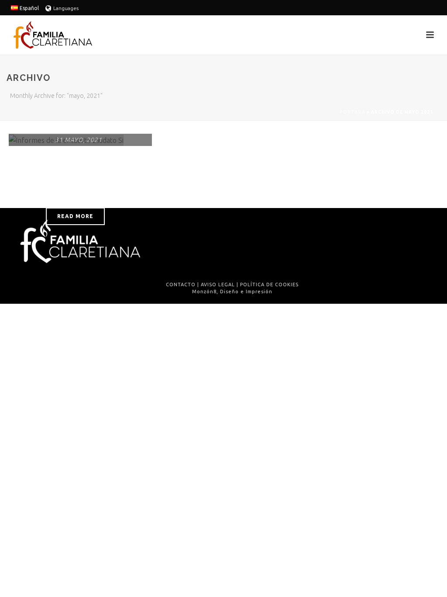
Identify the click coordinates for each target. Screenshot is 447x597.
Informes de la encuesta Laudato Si (78, 177)
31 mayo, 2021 (78, 139)
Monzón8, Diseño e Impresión (232, 291)
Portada (352, 112)
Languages (66, 8)
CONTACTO (181, 284)
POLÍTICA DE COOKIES (269, 284)
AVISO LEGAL (218, 284)
